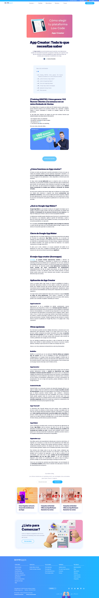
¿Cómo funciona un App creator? (47, 78)
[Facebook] (72, 588)
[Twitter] (75, 588)
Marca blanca (49, 3)
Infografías (76, 578)
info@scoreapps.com (18, 590)
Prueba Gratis (90, 3)
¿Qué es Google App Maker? (46, 81)
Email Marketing (18, 571)
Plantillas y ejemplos (19, 573)
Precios (65, 3)
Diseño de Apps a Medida (35, 569)
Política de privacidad (31, 594)
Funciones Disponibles (19, 578)
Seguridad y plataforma (20, 575)
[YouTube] (78, 588)
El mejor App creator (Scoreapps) (47, 85)
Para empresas (48, 567)
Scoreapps (32, 259)
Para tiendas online (49, 573)
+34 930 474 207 (73, 0)
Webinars (76, 573)
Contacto (61, 571)
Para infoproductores (49, 571)
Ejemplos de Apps (19, 580)
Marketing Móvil (77, 567)
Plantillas (40, 3)
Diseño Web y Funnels (34, 567)
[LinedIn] (84, 588)
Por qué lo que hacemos (64, 569)
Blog (75, 569)
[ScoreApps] (9, 3)
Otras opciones (43, 90)
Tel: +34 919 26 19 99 (29, 590)
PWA (16, 582)
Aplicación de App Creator (46, 88)
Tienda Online (18, 569)
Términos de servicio (18, 594)
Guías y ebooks (77, 577)
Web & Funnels (18, 567)
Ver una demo (28, 541)
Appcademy (76, 571)
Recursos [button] (57, 3)
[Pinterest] (81, 588)
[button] (88, 0)
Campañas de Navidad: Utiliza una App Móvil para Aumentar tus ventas (48, 507)
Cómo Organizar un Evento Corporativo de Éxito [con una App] (26, 507)
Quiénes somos (62, 567)
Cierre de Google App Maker (46, 83)
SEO (40, 121)
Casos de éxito (77, 575)
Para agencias (48, 569)
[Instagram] (69, 588)
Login (93, 0)
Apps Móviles (18, 577)
